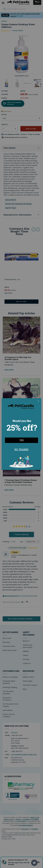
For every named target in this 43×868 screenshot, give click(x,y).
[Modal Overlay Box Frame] (21, 434)
